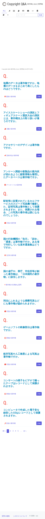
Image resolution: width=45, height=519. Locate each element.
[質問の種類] (7, 15)
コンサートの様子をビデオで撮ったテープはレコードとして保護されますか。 (21, 383)
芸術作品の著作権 (12, 155)
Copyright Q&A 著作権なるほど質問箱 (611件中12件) (17, 69)
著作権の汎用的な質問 (13, 285)
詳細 (39, 96)
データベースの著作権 (14, 185)
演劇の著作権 (11, 129)
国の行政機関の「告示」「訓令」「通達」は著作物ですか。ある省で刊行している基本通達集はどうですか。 (21, 243)
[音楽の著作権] (9, 11)
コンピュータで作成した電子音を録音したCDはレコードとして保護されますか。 (21, 412)
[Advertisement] (22, 42)
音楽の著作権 (11, 423)
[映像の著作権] (14, 11)
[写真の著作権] (28, 11)
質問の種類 (6, 516)
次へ (25, 431)
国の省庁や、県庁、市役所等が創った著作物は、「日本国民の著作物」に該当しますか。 (21, 274)
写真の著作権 (11, 223)
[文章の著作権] (23, 11)
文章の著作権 (11, 255)
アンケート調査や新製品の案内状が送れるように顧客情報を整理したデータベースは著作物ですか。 (21, 174)
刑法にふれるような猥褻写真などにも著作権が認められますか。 (21, 302)
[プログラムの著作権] (33, 11)
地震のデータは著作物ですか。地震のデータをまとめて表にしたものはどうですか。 (21, 86)
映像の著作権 (11, 338)
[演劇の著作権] (18, 11)
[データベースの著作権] (37, 11)
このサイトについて (20, 516)
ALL (4, 11)
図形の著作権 (11, 96)
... (21, 431)
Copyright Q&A (24, 4)
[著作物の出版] (3, 15)
